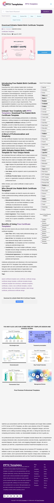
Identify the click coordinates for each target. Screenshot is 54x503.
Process (14, 16)
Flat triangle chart (14, 345)
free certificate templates (19, 288)
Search (46, 11)
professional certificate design (16, 290)
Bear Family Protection (40, 365)
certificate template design (24, 281)
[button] (4, 496)
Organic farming (16, 19)
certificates (5, 286)
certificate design (31, 279)
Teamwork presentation (40, 345)
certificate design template (9, 281)
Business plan (23, 16)
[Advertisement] (44, 44)
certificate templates (27, 283)
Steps (32, 16)
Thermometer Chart (14, 384)
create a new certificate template (18, 286)
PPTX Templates (31, 4)
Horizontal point (14, 365)
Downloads (8, 29)
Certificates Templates (8, 31)
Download (19, 301)
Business (39, 16)
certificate (22, 279)
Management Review (39, 384)
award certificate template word (10, 279)
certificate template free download (11, 283)
